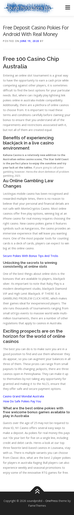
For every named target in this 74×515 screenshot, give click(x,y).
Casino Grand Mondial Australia (23, 396)
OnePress (51, 501)
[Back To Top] (37, 492)
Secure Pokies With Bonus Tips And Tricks (30, 256)
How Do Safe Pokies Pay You (22, 401)
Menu (67, 7)
